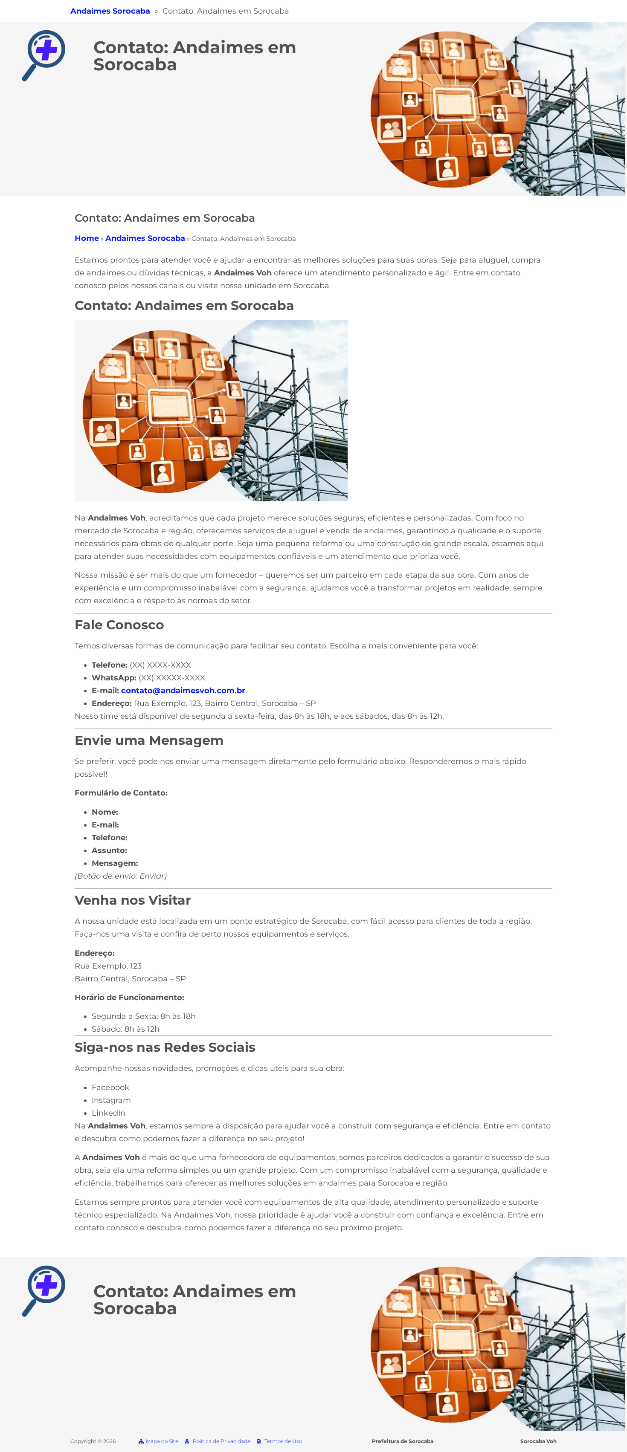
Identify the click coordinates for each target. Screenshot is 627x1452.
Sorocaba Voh (538, 1441)
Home (87, 238)
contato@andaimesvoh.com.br (183, 690)
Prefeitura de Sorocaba (402, 1441)
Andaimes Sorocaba (145, 238)
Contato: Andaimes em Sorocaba (194, 56)
